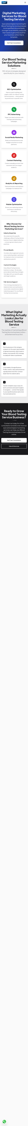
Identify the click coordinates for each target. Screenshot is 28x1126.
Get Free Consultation (14, 43)
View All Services (14, 446)
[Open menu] (25, 2)
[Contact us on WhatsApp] (4, 1121)
